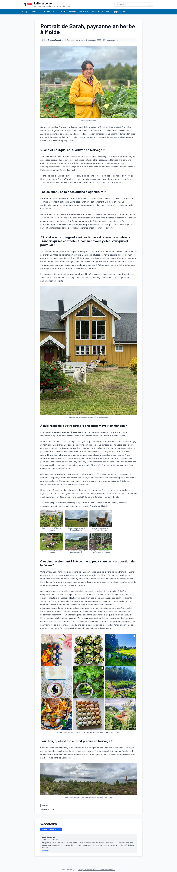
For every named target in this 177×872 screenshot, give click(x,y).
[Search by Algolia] (148, 5)
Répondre (45, 851)
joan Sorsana (49, 837)
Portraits (45, 806)
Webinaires (106, 12)
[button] (51, 520)
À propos (26, 12)
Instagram (121, 12)
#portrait (51, 809)
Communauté (49, 12)
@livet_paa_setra (85, 618)
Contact (95, 12)
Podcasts (72, 12)
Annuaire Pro (84, 12)
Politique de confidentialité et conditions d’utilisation (96, 870)
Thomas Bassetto (55, 40)
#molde (44, 809)
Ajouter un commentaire (51, 829)
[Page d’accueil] (28, 5)
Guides (35, 12)
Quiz (63, 12)
